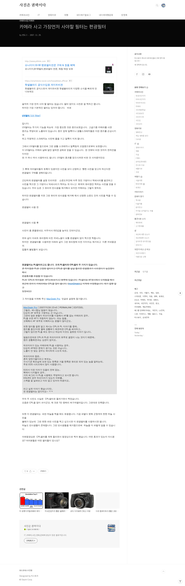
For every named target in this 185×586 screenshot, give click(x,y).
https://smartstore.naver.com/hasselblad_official (46, 81)
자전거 (154, 310)
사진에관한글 (140, 110)
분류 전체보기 (140, 87)
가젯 (137, 172)
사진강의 (139, 124)
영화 (155, 296)
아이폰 (149, 299)
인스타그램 (143, 74)
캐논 (152, 292)
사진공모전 (140, 113)
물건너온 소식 (140, 218)
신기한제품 (140, 226)
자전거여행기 (140, 253)
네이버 (136, 303)
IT (39, 15)
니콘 (136, 314)
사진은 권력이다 (32, 5)
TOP (163, 571)
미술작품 (139, 203)
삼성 (136, 292)
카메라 (138, 106)
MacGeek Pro (53, 298)
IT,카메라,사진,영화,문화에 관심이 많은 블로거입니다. (45, 535)
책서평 (138, 200)
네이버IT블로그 (83, 15)
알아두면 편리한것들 (143, 241)
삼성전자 (146, 317)
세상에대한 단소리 (142, 238)
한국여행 (139, 184)
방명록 (124, 15)
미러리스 (142, 314)
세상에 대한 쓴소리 (143, 234)
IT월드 (138, 158)
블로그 (154, 314)
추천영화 (137, 307)
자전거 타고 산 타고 (142, 249)
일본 (157, 292)
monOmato (74, 283)
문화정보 (139, 214)
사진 (141, 292)
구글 (137, 154)
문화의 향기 (139, 196)
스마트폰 (137, 296)
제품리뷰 (139, 168)
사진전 (151, 303)
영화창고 (139, 132)
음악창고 (139, 207)
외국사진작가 (140, 99)
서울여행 (139, 180)
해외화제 (139, 222)
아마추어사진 (140, 102)
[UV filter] (31, 115)
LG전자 (161, 310)
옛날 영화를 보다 (142, 135)
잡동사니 (139, 245)
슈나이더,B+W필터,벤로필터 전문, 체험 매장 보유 (49, 68)
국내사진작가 (140, 95)
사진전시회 (140, 117)
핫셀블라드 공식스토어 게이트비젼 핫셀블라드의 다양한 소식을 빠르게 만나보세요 (61, 90)
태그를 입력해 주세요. (142, 310)
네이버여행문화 (106, 15)
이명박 (145, 296)
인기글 (145, 271)
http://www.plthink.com (35, 61)
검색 (157, 5)
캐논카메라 (147, 307)
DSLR (136, 299)
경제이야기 (140, 147)
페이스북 (136, 74)
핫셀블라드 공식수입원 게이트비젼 (44, 84)
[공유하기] (30, 471)
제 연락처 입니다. (140, 64)
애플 (137, 151)
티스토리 (137, 317)
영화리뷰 (52, 15)
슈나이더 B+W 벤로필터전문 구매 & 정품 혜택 (50, 65)
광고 (157, 303)
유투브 (149, 74)
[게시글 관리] (33, 471)
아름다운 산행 (141, 256)
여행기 (137, 176)
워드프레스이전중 (25, 570)
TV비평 (138, 139)
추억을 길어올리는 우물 (144, 210)
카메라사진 (24, 15)
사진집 (138, 120)
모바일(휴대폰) (141, 161)
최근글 (137, 271)
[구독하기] (180, 293)
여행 (66, 15)
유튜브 (155, 299)
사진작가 (144, 303)
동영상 (138, 187)
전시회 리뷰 (140, 165)
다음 (150, 296)
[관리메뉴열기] (180, 581)
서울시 (146, 292)
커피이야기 (138, 192)
